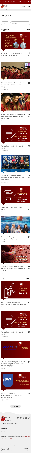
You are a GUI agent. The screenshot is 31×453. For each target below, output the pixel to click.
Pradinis (2, 9)
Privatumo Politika (19, 434)
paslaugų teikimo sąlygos (7, 438)
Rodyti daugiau (15, 406)
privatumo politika (26, 436)
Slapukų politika (14, 445)
